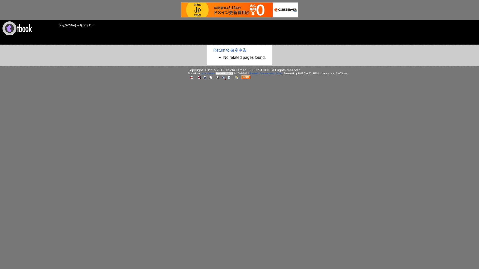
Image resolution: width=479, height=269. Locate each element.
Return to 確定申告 (229, 50)
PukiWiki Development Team (266, 73)
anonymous (208, 73)
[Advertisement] (197, 32)
